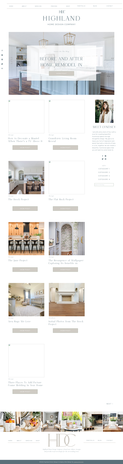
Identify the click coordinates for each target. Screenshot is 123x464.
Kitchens (52, 318)
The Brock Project (18, 199)
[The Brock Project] (26, 177)
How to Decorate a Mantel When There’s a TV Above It (25, 140)
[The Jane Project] (26, 238)
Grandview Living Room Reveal (62, 140)
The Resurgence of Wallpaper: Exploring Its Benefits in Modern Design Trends (66, 263)
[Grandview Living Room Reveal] (67, 116)
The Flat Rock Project (61, 199)
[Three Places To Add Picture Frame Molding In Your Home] (26, 360)
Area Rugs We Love (19, 321)
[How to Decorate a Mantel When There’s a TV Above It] (26, 116)
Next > (110, 404)
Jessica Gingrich (79, 462)
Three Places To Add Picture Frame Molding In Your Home (25, 384)
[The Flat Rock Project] (67, 177)
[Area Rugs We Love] (26, 299)
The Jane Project (17, 260)
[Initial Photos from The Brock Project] (67, 299)
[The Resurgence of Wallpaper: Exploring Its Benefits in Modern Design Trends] (67, 238)
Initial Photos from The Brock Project (66, 323)
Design (11, 135)
